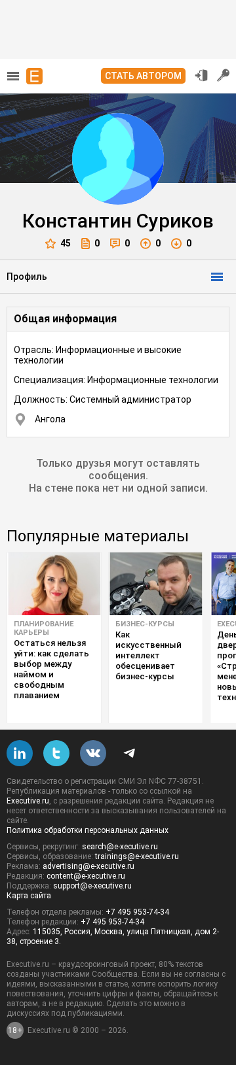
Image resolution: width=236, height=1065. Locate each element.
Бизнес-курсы (144, 624)
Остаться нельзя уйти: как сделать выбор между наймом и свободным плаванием (51, 669)
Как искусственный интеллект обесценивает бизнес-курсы (148, 655)
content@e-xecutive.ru (86, 876)
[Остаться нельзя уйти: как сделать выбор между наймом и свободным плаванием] (54, 583)
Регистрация (223, 75)
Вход (201, 75)
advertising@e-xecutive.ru (88, 866)
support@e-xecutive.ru (92, 885)
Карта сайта (29, 895)
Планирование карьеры (43, 628)
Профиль (27, 276)
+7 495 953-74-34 (137, 912)
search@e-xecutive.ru (120, 846)
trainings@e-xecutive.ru (137, 856)
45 (65, 243)
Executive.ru (28, 800)
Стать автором (143, 76)
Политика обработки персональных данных (87, 830)
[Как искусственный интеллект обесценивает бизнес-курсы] (156, 583)
